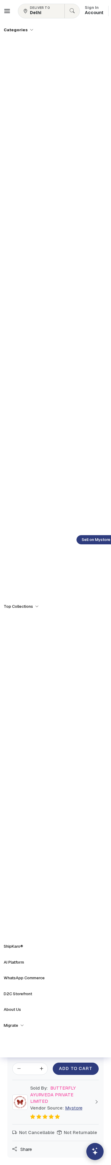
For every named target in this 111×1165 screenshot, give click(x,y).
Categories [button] (16, 29)
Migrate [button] (11, 1025)
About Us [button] (12, 1009)
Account (94, 11)
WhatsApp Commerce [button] (24, 977)
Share (25, 1149)
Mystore (73, 1108)
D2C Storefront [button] (18, 993)
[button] (7, 11)
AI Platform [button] (14, 962)
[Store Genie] (95, 1151)
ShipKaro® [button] (13, 946)
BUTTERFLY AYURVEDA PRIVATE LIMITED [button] (53, 1094)
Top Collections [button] (19, 606)
